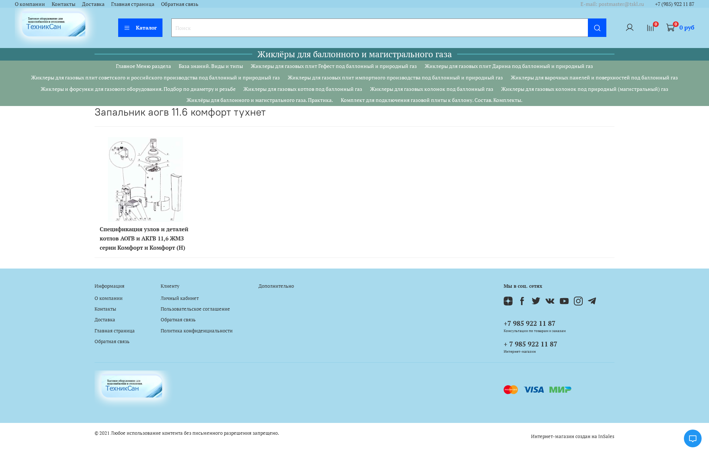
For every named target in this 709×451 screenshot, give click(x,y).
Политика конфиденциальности (197, 331)
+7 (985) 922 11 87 (674, 3)
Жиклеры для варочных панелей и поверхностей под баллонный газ (594, 77)
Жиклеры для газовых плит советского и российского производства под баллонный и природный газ (155, 77)
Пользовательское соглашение (195, 309)
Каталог (146, 27)
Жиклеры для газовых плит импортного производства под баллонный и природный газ (395, 77)
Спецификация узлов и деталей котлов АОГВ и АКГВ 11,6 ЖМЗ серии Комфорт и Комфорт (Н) (144, 238)
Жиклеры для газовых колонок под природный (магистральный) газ (584, 88)
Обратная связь (179, 3)
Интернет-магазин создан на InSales (572, 436)
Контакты (63, 3)
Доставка (93, 3)
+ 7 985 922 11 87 (530, 343)
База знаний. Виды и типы (211, 65)
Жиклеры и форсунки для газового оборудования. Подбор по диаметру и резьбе (138, 88)
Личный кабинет (180, 298)
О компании (30, 3)
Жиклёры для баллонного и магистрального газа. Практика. (259, 99)
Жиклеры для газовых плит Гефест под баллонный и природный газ (334, 65)
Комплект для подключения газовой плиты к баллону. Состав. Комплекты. (432, 99)
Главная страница (132, 3)
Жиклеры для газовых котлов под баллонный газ (302, 88)
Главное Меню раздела (143, 65)
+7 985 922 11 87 (529, 323)
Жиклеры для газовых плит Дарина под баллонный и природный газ (509, 65)
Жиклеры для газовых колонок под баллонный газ (431, 88)
